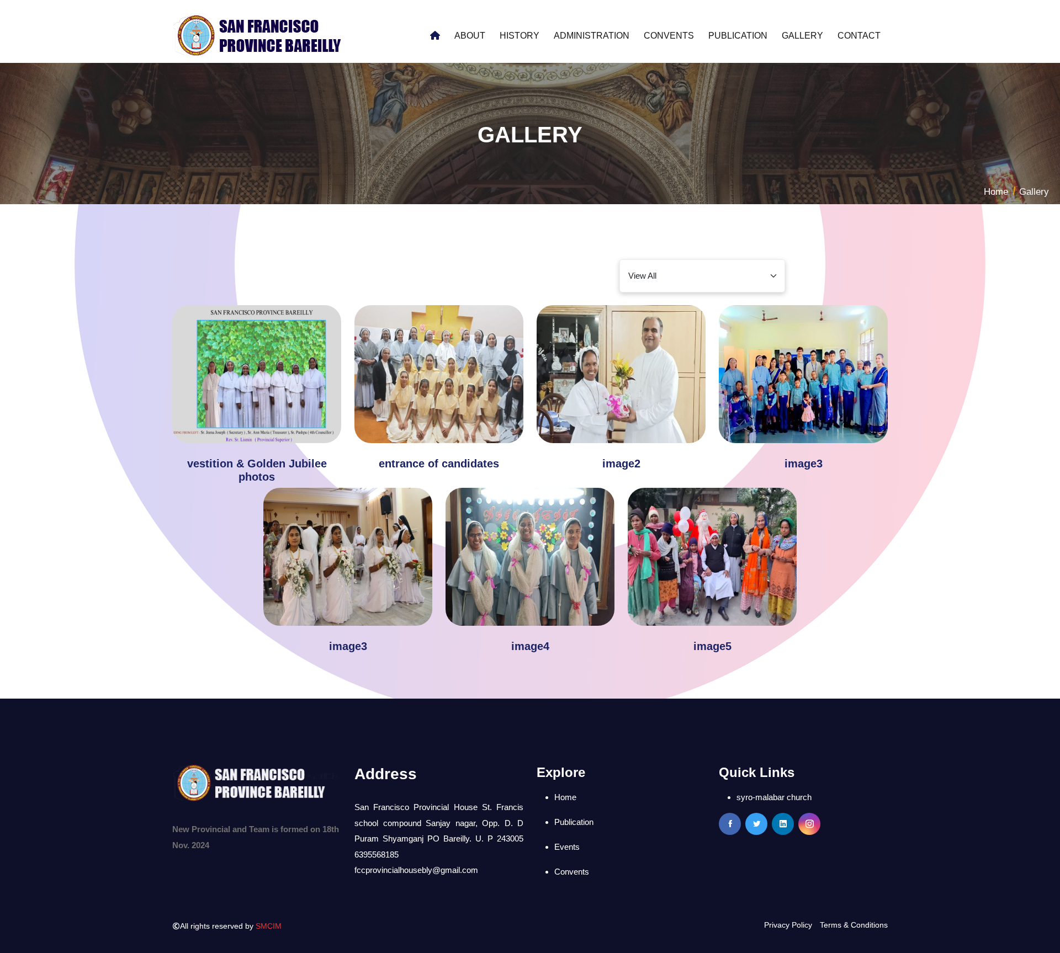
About (469, 35)
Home (996, 192)
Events (567, 846)
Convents (669, 35)
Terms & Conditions (854, 924)
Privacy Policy (788, 924)
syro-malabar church (774, 797)
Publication (737, 35)
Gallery (802, 35)
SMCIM (269, 926)
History (519, 35)
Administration (591, 35)
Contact (859, 35)
